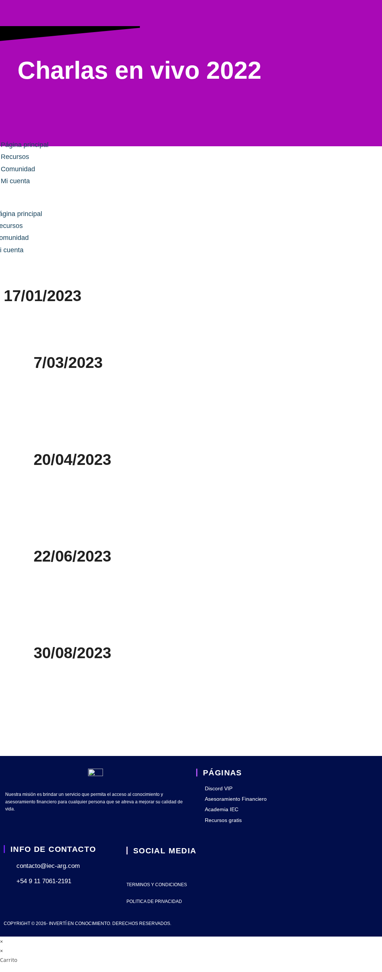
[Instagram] (151, 867)
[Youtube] (131, 867)
